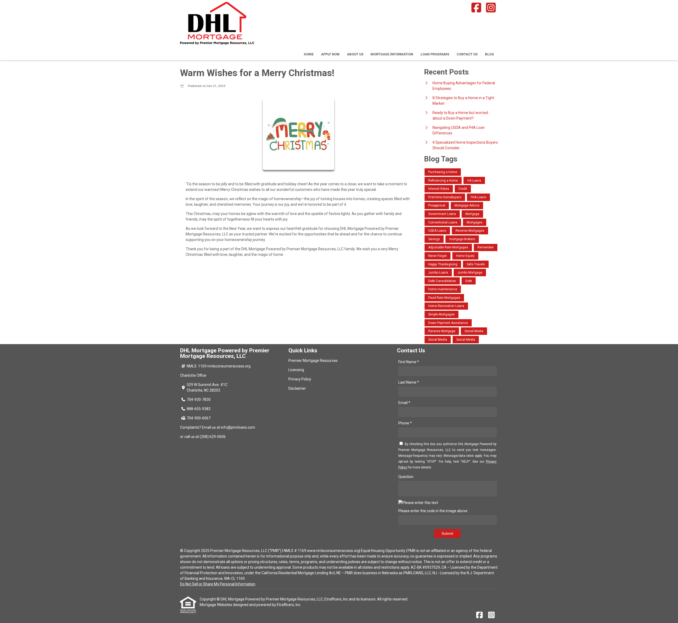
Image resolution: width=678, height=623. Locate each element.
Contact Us (467, 54)
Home (309, 54)
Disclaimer (297, 388)
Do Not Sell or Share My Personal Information (217, 584)
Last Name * (408, 382)
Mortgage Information (392, 54)
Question (405, 477)
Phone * (405, 423)
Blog (489, 54)
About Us (355, 54)
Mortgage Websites (216, 605)
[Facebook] (476, 7)
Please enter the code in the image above (432, 511)
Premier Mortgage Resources (313, 360)
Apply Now (330, 54)
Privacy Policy (299, 379)
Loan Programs (435, 54)
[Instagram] (491, 7)
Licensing (296, 370)
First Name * (408, 362)
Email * (404, 403)
